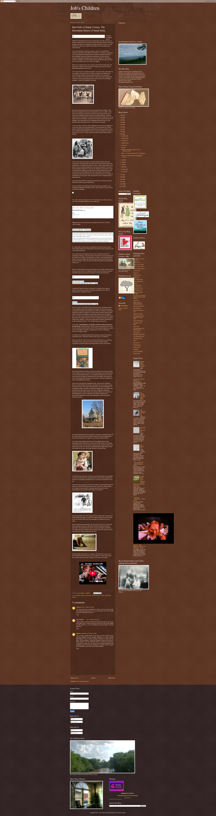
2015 (121, 179)
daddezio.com (136, 262)
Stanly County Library (138, 264)
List (124, 795)
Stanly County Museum (139, 268)
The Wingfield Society (138, 336)
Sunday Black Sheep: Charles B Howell (142, 364)
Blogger (124, 812)
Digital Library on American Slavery (137, 303)
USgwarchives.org (137, 288)
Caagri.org (135, 273)
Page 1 (96, 304)
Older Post (111, 678)
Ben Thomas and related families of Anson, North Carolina (139, 297)
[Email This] (94, 593)
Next (127, 795)
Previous (131, 795)
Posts (73, 719)
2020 (121, 129)
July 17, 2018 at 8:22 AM (88, 607)
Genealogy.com (137, 345)
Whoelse (78, 633)
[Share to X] (97, 593)
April (123, 164)
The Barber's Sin (142, 446)
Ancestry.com (136, 342)
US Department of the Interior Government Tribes (138, 317)
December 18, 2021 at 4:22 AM (88, 633)
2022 (121, 124)
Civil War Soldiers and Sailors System (138, 329)
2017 (121, 174)
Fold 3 (134, 340)
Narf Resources (137, 308)
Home (93, 678)
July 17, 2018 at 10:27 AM (92, 619)
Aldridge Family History (139, 334)
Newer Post (74, 678)
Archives (135, 283)
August (123, 145)
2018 (121, 134)
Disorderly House (96, 595)
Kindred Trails (136, 353)
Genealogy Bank (137, 285)
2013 (121, 184)
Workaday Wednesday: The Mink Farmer (139, 499)
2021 (121, 127)
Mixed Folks (136, 277)
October (124, 140)
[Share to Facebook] (99, 593)
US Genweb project (138, 279)
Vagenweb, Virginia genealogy (138, 293)
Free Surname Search (138, 306)
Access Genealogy (138, 314)
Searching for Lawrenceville (142, 429)
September (124, 143)
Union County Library (138, 266)
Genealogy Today (137, 338)
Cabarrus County (80, 595)
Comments (75, 721)
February (124, 169)
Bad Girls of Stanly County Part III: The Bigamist (133, 153)
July (123, 147)
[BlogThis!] (96, 593)
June (123, 160)
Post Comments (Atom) (83, 681)
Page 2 (96, 283)
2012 (121, 186)
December (124, 136)
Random (136, 795)
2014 (121, 181)
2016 (121, 177)
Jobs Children (80, 619)
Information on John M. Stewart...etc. (139, 379)
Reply (77, 614)
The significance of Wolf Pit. (142, 412)
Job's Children (84, 7)
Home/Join (120, 795)
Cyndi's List (136, 300)
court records (88, 595)
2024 (121, 120)
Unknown (78, 607)
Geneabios (136, 349)
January (124, 171)
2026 (121, 115)
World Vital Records (138, 281)
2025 (121, 117)
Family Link (136, 326)
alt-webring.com (127, 797)
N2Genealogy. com (138, 290)
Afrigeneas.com (137, 275)
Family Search (136, 347)
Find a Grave (136, 332)
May (123, 162)
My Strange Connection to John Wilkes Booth (142, 396)
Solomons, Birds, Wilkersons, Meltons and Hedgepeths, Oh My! (139, 546)
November (124, 138)
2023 (121, 122)
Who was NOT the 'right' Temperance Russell (138, 464)
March (123, 167)
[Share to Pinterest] (101, 593)
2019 (121, 131)
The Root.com (136, 270)
